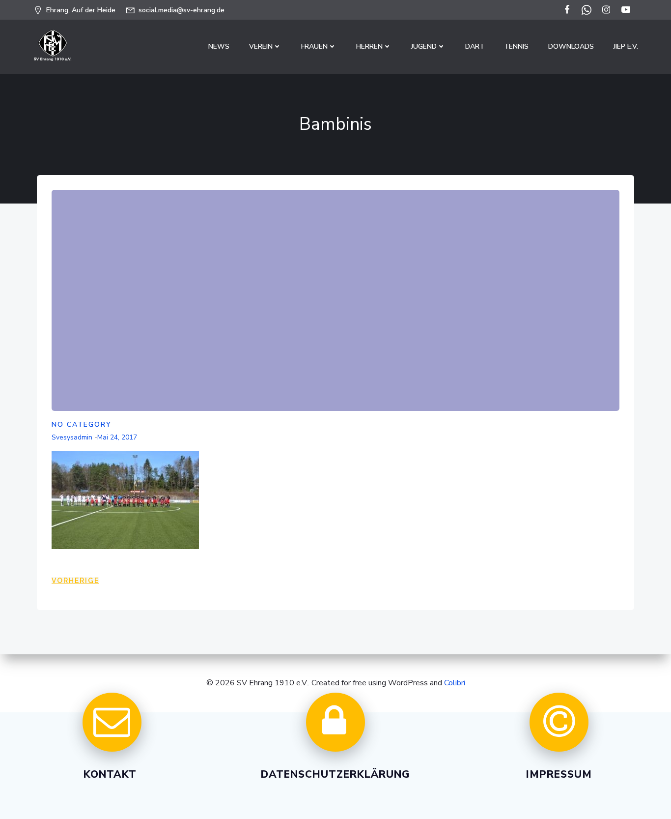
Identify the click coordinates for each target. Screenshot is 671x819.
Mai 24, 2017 (117, 437)
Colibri (454, 682)
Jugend (424, 46)
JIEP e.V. (626, 46)
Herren (369, 46)
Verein (261, 46)
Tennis (516, 46)
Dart (474, 46)
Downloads (571, 46)
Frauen (314, 46)
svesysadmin (72, 437)
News (218, 46)
